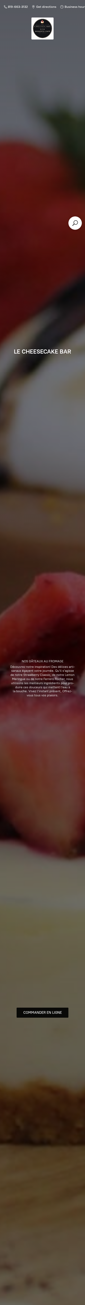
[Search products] (75, 223)
